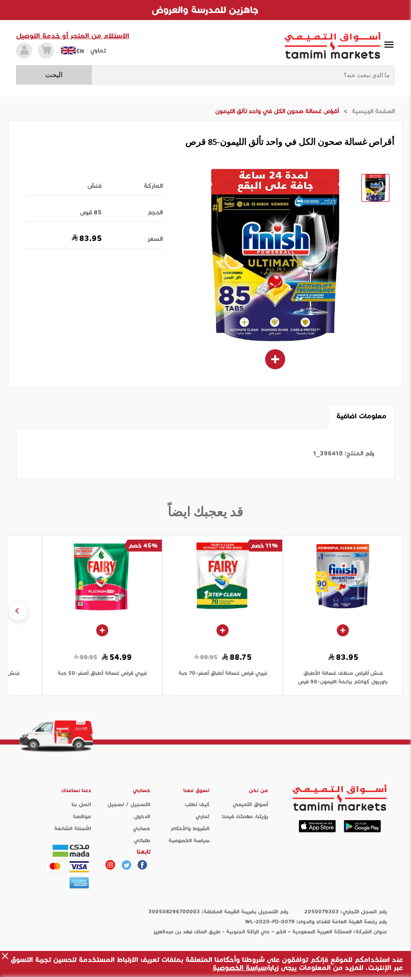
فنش (94, 185)
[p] (110, 865)
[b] (126, 865)
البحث (54, 75)
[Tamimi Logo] (333, 45)
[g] (142, 865)
